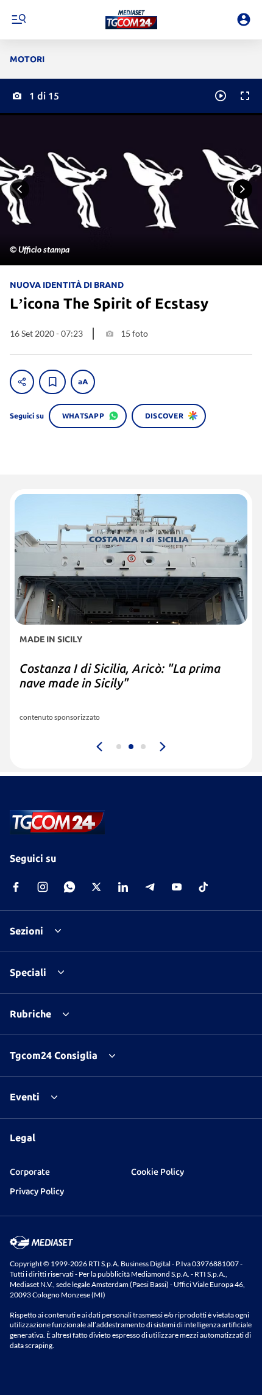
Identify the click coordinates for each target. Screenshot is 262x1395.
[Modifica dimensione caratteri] (83, 382)
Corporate (30, 1172)
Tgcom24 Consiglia (53, 1055)
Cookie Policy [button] (157, 1172)
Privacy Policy (37, 1191)
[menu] (18, 19)
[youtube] (177, 887)
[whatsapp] (69, 887)
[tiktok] (203, 887)
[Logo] (131, 19)
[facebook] (16, 887)
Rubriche (30, 1013)
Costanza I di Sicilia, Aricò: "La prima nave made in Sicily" (120, 675)
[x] (96, 887)
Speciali (28, 972)
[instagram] (43, 887)
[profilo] (243, 19)
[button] (131, 19)
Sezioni (26, 930)
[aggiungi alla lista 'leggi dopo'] (52, 382)
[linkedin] (123, 887)
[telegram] (150, 887)
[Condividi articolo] (22, 382)
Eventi (25, 1096)
